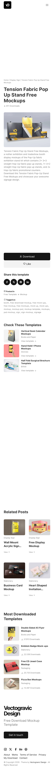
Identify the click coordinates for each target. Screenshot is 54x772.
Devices (24, 352)
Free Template (10, 294)
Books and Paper (28, 337)
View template (27, 341)
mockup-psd (17, 309)
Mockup (23, 294)
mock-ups (43, 306)
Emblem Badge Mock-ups (34, 646)
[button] (47, 5)
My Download (11, 758)
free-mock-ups (39, 303)
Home (6, 80)
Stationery (8, 581)
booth (6, 303)
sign (18, 312)
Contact (23, 758)
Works (15, 754)
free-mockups (23, 306)
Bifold (23, 366)
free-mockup (9, 306)
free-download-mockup (20, 303)
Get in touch (16, 734)
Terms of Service (28, 754)
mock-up (34, 306)
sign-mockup (27, 312)
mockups (45, 309)
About (7, 754)
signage (37, 312)
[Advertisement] (27, 42)
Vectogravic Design (38, 762)
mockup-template (32, 309)
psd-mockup (9, 312)
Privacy (42, 754)
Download (28, 256)
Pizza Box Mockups (31, 679)
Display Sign (15, 80)
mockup (7, 309)
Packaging (25, 668)
